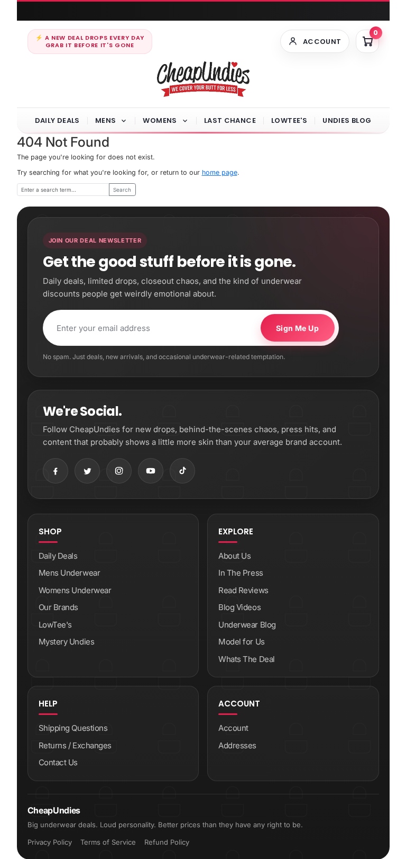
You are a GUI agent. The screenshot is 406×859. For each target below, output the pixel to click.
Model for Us (241, 642)
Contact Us (58, 762)
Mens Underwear (69, 573)
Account (233, 728)
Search (122, 189)
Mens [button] (105, 120)
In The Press (240, 573)
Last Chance (230, 120)
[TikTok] (182, 471)
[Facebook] (55, 471)
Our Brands (59, 607)
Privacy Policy (49, 842)
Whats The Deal (246, 659)
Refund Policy (166, 842)
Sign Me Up (297, 328)
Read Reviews (243, 590)
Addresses (237, 745)
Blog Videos (239, 607)
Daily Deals (57, 120)
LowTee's (289, 120)
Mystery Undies (67, 642)
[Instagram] (119, 471)
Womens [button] (160, 120)
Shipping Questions (73, 728)
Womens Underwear (75, 590)
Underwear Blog (247, 625)
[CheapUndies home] (203, 79)
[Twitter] (87, 471)
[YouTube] (150, 471)
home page (219, 172)
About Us (234, 556)
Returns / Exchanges (75, 745)
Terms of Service (108, 842)
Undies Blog (346, 120)
